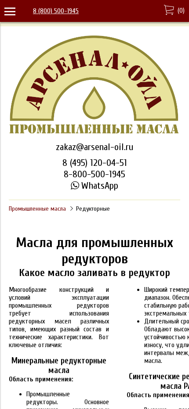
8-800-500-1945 (94, 174)
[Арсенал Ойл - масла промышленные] (94, 133)
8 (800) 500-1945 (56, 11)
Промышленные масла (37, 208)
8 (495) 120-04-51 (94, 163)
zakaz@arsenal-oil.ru (94, 147)
